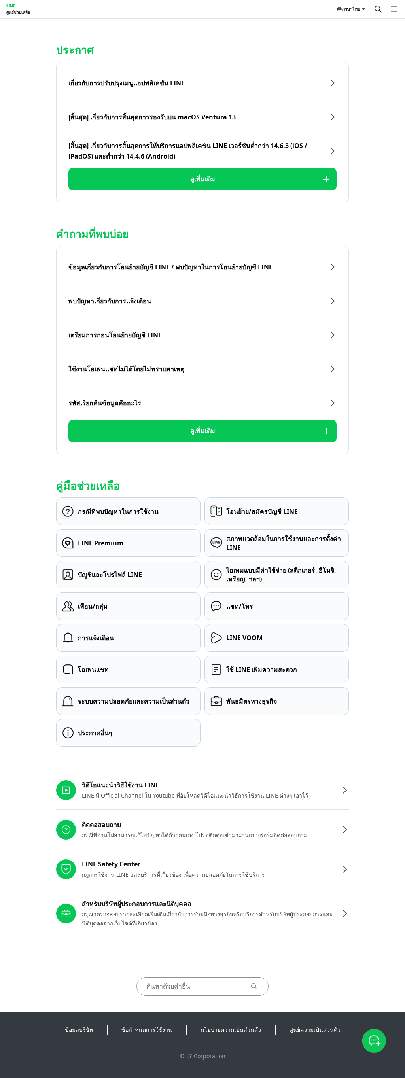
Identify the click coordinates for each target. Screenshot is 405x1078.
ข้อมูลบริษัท (79, 1029)
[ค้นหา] (378, 9)
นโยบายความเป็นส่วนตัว (231, 1029)
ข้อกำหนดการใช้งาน (146, 1029)
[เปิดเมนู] (394, 9)
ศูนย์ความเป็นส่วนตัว (315, 1029)
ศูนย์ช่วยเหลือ (18, 12)
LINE (10, 5)
